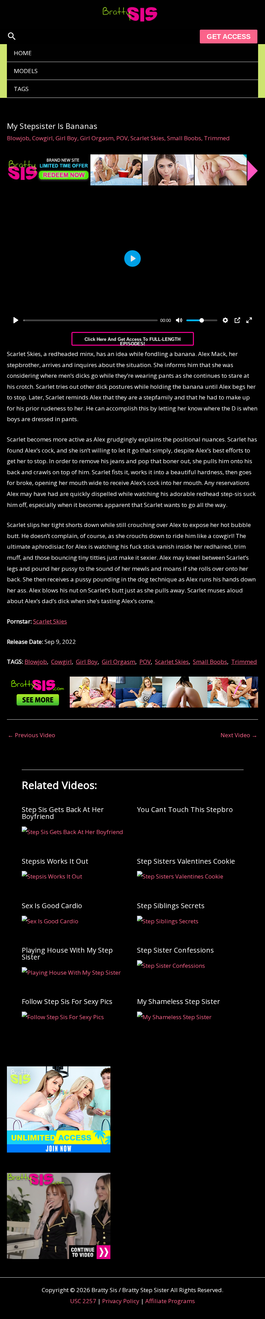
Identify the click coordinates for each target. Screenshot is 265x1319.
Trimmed (217, 138)
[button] (12, 37)
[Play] (15, 320)
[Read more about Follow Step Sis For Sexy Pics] (63, 1016)
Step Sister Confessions (175, 950)
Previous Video (31, 735)
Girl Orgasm (97, 138)
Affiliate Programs (170, 1301)
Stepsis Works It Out (55, 861)
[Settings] (225, 320)
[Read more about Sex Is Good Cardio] (50, 920)
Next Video (238, 735)
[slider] (90, 320)
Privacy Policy (120, 1301)
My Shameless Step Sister (178, 1001)
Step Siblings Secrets (171, 905)
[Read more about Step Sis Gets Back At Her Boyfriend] (72, 831)
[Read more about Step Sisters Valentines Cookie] (180, 876)
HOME (23, 53)
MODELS (26, 71)
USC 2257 (83, 1301)
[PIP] (237, 320)
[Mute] (179, 320)
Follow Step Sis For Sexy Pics (67, 1001)
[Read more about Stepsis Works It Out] (52, 876)
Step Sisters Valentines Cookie (186, 861)
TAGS (21, 89)
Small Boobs (184, 138)
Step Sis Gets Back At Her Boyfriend (63, 813)
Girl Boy (66, 138)
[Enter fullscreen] (249, 320)
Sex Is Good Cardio (52, 905)
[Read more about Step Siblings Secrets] (167, 920)
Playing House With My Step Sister (67, 953)
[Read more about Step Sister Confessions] (171, 965)
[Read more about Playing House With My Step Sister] (71, 972)
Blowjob (18, 138)
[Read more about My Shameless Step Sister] (174, 1016)
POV (122, 138)
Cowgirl (42, 138)
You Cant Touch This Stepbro (185, 809)
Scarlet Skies (147, 138)
